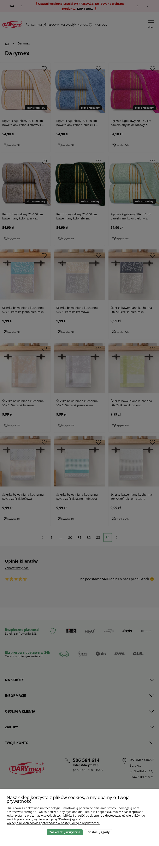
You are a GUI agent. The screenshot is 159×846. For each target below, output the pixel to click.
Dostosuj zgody (99, 832)
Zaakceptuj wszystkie (64, 832)
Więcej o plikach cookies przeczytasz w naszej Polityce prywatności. (53, 823)
